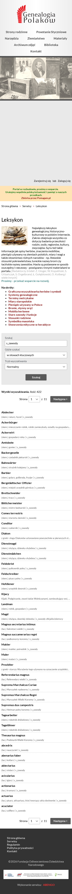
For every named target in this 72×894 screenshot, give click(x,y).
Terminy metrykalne (21, 298)
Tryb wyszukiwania (16, 361)
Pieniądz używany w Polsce (25, 304)
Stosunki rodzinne (19, 318)
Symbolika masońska (21, 321)
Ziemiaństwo (36, 38)
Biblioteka (51, 45)
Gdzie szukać (12, 349)
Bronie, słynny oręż (20, 308)
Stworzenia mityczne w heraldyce (29, 324)
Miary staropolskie (20, 301)
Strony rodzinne (16, 32)
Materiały (60, 38)
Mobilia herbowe (19, 311)
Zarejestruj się (42, 180)
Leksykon (41, 206)
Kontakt (36, 51)
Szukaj (8, 337)
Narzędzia (12, 38)
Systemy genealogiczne (23, 294)
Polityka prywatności (20, 847)
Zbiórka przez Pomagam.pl (36, 197)
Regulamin (13, 844)
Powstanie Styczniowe (51, 32)
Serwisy (26, 206)
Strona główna (9, 206)
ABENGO (49, 884)
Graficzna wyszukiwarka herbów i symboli (34, 291)
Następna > (60, 399)
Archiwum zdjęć (24, 45)
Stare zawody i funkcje (22, 314)
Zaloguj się (64, 180)
